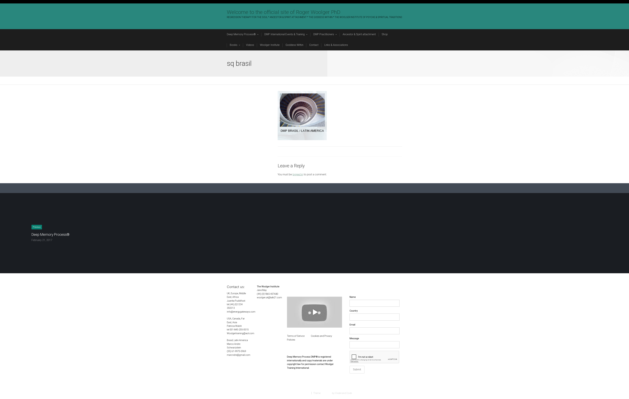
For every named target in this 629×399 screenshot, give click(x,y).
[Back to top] (619, 389)
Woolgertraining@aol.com (240, 333)
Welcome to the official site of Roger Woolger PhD (283, 12)
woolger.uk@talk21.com (269, 297)
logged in (298, 174)
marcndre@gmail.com (238, 355)
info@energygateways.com (241, 311)
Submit (357, 369)
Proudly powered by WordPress (293, 393)
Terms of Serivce (296, 336)
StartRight (326, 393)
